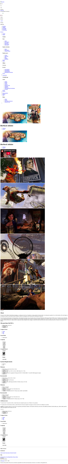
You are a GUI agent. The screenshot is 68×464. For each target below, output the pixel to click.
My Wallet (4, 29)
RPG (5, 57)
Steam (6, 49)
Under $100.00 (7, 71)
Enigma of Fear (7, 85)
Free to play (7, 44)
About (6, 99)
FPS (3, 332)
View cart (2, 10)
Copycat (6, 84)
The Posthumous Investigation (10, 88)
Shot (3, 333)
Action (6, 55)
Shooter (6, 58)
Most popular (7, 43)
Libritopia (6, 86)
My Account (5, 30)
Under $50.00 (7, 70)
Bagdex (6, 82)
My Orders (4, 28)
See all (4, 73)
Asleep (6, 81)
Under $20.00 (7, 69)
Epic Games (7, 50)
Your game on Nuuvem (9, 101)
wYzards (6, 89)
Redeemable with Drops (9, 72)
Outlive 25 (6, 87)
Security (15, 452)
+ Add (1, 20)
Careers (6, 100)
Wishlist (4, 27)
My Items (4, 26)
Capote (6, 83)
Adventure (6, 56)
